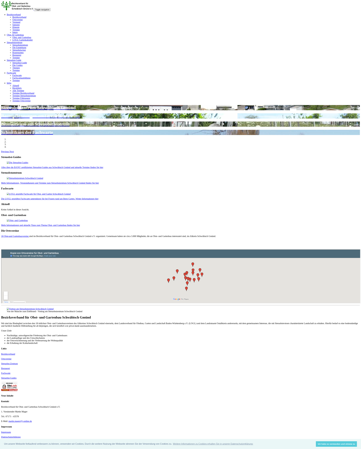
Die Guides (17, 65)
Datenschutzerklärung (11, 437)
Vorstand (16, 22)
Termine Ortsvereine (21, 101)
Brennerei (16, 55)
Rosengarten (18, 52)
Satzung (16, 25)
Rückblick (17, 88)
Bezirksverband (14, 14)
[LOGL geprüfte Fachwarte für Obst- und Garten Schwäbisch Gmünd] (39, 194)
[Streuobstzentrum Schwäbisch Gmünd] (25, 178)
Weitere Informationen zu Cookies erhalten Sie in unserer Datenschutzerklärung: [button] (213, 444)
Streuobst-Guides (8, 378)
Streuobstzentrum (14, 42)
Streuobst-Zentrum (9, 363)
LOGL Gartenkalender (22, 40)
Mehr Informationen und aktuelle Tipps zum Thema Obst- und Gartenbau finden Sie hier (40, 225)
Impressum (6, 432)
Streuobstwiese (19, 50)
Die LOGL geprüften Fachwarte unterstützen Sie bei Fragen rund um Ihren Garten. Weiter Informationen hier (49, 199)
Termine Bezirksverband (23, 93)
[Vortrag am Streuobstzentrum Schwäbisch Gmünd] (30, 309)
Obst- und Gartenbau (21, 37)
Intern (15, 32)
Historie (15, 27)
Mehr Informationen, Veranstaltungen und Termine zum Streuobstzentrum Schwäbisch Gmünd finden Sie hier (50, 183)
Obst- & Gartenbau (15, 35)
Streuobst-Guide (14, 60)
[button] (5, 151)
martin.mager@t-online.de (20, 421)
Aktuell (15, 85)
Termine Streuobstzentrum (24, 95)
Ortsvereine (17, 19)
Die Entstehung (19, 47)
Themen (16, 68)
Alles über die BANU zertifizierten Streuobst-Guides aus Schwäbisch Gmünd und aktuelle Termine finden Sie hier (52, 167)
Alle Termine (18, 90)
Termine (16, 30)
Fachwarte (11, 73)
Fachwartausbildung (21, 78)
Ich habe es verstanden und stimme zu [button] (336, 444)
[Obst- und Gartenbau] (17, 220)
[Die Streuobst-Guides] (17, 162)
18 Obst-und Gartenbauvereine (15, 236)
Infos (9, 83)
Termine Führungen (21, 98)
